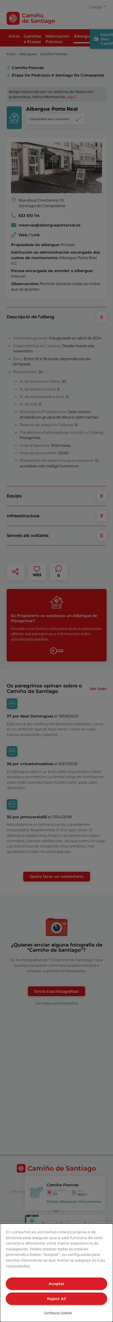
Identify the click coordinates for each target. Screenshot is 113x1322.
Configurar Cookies (58, 1312)
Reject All (56, 1298)
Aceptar (56, 1283)
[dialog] (56, 1273)
